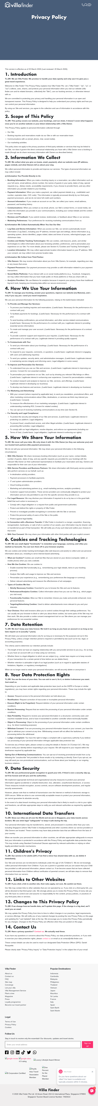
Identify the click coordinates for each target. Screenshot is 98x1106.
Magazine (9, 996)
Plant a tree (9, 993)
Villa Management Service (15, 991)
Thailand (53, 985)
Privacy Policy (10, 1025)
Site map (8, 982)
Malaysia (53, 979)
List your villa (10, 988)
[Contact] (83, 5)
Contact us (39, 931)
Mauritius (54, 993)
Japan (52, 991)
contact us (46, 938)
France (53, 999)
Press (7, 999)
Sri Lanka (54, 996)
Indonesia (54, 973)
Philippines (54, 982)
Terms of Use (10, 1022)
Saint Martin (55, 1011)
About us (8, 973)
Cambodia (54, 976)
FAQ (7, 979)
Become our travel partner (15, 1005)
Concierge (9, 985)
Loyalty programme (13, 1002)
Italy (52, 1002)
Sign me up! (87, 1044)
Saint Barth (54, 1008)
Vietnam (53, 988)
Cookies (8, 1027)
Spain (52, 1005)
